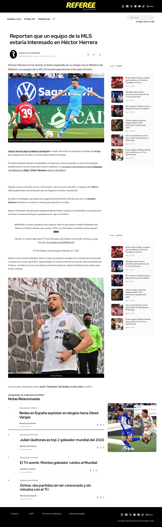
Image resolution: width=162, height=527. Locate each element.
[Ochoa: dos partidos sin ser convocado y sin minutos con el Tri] (132, 499)
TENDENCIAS (44, 19)
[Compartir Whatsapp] (100, 54)
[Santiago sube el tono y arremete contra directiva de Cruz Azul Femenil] (117, 97)
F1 (54, 19)
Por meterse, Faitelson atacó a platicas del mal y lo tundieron (137, 107)
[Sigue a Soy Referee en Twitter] (131, 6)
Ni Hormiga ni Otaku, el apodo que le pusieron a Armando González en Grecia (137, 80)
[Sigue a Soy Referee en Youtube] (139, 6)
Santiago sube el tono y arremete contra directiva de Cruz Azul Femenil (137, 94)
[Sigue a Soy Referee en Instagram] (135, 6)
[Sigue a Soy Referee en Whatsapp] (123, 6)
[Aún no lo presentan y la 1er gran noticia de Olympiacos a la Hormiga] (117, 140)
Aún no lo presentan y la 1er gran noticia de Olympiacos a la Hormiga (137, 138)
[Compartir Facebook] (88, 54)
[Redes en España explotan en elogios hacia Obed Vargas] (132, 427)
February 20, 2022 (70, 250)
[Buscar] (131, 17)
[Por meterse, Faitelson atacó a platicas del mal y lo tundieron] (117, 111)
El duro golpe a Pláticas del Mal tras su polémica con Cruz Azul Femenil (137, 152)
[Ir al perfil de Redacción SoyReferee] (13, 54)
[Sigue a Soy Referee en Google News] (150, 6)
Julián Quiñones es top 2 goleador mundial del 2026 (62, 439)
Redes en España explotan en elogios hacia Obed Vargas (58, 415)
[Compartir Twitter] (94, 54)
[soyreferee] (81, 6)
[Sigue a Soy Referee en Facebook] (127, 6)
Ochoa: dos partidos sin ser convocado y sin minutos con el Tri (55, 487)
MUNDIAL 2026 (14, 19)
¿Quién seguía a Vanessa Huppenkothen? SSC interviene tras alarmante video (135, 124)
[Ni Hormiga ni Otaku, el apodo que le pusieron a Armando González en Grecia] (117, 83)
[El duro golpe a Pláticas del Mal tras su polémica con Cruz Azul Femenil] (117, 155)
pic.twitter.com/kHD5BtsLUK (60, 242)
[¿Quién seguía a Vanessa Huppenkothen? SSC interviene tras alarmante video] (117, 125)
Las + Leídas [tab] (116, 65)
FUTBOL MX (29, 19)
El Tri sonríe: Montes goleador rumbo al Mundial (58, 462)
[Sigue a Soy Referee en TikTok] (143, 6)
